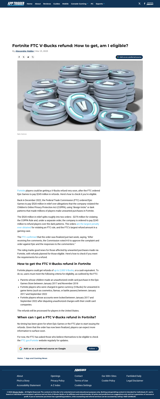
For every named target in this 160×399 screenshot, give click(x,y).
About (38, 4)
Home (29, 4)
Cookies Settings (83, 385)
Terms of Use (81, 380)
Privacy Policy (58, 380)
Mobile (65, 4)
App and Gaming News (36, 358)
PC (92, 4)
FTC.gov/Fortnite (29, 340)
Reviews (47, 4)
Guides (56, 4)
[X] (139, 4)
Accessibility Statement (29, 385)
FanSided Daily (133, 376)
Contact (79, 376)
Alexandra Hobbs (25, 51)
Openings (55, 376)
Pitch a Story (23, 380)
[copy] (33, 57)
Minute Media (18, 392)
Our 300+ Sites (109, 376)
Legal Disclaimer (134, 380)
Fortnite (21, 190)
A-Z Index (55, 385)
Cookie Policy (108, 380)
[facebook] (144, 4)
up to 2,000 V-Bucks (64, 270)
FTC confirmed (29, 237)
